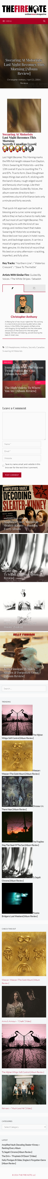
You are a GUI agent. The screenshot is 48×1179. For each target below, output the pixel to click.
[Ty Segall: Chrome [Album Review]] (24, 580)
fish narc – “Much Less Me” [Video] (17, 1108)
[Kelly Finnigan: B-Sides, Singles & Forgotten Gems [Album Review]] (24, 678)
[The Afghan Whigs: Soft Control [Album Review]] (24, 1066)
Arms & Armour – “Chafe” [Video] (16, 1021)
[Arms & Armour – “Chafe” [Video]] (24, 1016)
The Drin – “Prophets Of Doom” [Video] (19, 1156)
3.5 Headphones (12, 347)
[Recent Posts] (35, 288)
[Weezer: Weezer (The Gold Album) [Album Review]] (24, 974)
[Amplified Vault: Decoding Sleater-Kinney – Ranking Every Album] (24, 531)
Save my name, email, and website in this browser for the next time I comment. (22, 466)
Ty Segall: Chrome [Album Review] (17, 1152)
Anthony (24, 347)
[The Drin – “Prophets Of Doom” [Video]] (24, 629)
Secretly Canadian (37, 347)
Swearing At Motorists (12, 351)
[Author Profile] (13, 288)
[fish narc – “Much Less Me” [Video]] (24, 1103)
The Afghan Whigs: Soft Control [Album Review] (23, 1072)
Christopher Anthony (24, 316)
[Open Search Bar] (44, 21)
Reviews (24, 83)
